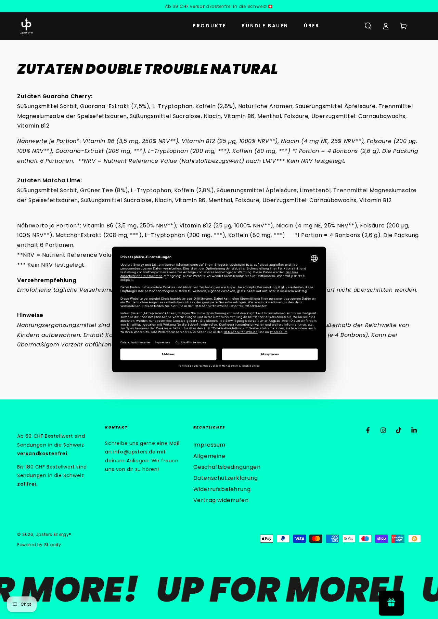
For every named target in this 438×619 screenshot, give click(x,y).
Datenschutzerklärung (225, 478)
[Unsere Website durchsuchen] (368, 26)
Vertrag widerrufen (221, 500)
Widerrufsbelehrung (222, 489)
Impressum (209, 445)
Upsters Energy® (54, 534)
